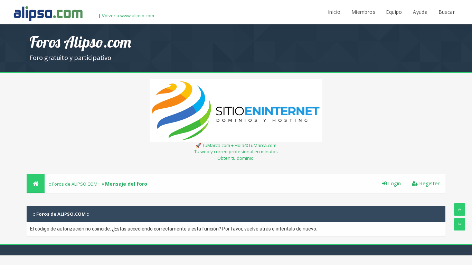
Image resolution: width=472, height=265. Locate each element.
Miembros (363, 12)
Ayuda (420, 12)
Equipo (394, 12)
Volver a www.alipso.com (128, 15)
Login (394, 183)
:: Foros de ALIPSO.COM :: (75, 184)
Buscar (446, 12)
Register (429, 183)
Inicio (334, 12)
